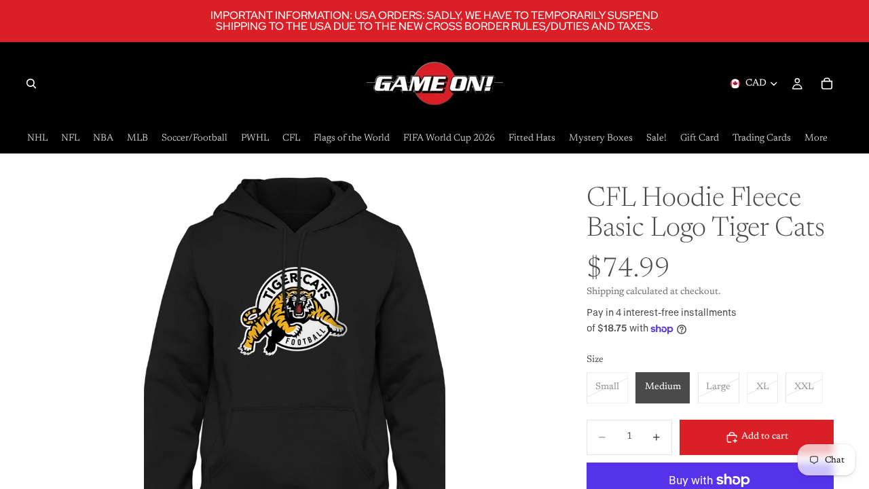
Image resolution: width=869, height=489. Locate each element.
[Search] (31, 83)
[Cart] (827, 83)
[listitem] (816, 139)
